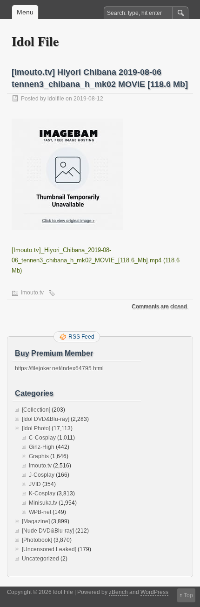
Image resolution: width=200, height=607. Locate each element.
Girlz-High (41, 447)
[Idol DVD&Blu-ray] (45, 419)
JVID (35, 484)
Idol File (35, 41)
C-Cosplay (42, 437)
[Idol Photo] (36, 428)
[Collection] (36, 410)
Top (188, 595)
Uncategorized (40, 558)
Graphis (39, 456)
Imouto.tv (32, 292)
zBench (118, 592)
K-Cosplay (42, 493)
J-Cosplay (41, 475)
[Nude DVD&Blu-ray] (48, 530)
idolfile (55, 98)
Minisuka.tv (43, 503)
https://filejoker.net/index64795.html (59, 368)
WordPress (154, 592)
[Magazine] (36, 521)
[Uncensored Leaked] (49, 549)
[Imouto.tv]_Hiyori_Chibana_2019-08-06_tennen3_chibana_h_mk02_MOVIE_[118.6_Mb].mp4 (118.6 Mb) (96, 260)
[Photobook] (37, 540)
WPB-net (40, 512)
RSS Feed (81, 337)
